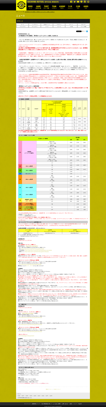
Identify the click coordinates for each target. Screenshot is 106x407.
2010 (51, 395)
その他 (71, 26)
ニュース (30, 6)
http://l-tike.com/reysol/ (27, 313)
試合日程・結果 (38, 6)
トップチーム (54, 6)
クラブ (78, 6)
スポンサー (83, 24)
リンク (75, 403)
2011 (47, 395)
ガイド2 (31, 265)
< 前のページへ (49, 389)
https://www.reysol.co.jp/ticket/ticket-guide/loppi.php (29, 264)
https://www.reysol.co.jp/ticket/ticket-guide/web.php (32, 248)
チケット (71, 24)
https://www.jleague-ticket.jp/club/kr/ (26, 335)
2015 (31, 395)
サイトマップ (27, 403)
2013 (39, 395)
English (80, 403)
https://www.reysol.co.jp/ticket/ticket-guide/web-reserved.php (38, 250)
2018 (19, 395)
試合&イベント (47, 24)
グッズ (86, 6)
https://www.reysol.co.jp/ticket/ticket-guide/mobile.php (37, 251)
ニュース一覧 (21, 11)
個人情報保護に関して (47, 403)
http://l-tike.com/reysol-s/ (32, 246)
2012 (43, 395)
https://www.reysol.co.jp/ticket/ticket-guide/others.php (30, 317)
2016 (27, 395)
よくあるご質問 (56, 403)
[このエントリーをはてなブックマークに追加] (87, 31)
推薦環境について (36, 403)
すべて (22, 24)
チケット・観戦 (46, 6)
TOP (17, 11)
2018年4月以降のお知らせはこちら (25, 397)
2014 (35, 395)
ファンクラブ (22, 26)
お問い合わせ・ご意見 (67, 403)
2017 (23, 395)
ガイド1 (27, 265)
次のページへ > (57, 389)
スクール (59, 26)
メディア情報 (83, 26)
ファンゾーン (70, 6)
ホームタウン (35, 26)
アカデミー (62, 6)
